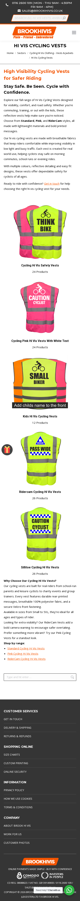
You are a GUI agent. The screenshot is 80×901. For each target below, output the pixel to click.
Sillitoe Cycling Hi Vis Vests (40, 570)
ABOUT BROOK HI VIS (17, 825)
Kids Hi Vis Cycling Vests (40, 419)
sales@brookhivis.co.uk (42, 10)
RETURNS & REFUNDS (17, 736)
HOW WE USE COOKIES (18, 798)
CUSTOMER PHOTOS (17, 842)
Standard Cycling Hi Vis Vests (26, 648)
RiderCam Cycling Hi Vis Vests (26, 659)
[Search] (64, 18)
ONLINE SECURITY (15, 771)
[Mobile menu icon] (74, 32)
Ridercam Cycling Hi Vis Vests (40, 495)
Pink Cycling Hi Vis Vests (22, 653)
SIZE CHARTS (12, 754)
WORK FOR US (13, 834)
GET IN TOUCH (13, 719)
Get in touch (52, 183)
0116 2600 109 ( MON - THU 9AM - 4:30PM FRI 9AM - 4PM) (42, 5)
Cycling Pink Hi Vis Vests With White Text (40, 344)
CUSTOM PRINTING (16, 763)
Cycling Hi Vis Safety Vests (40, 268)
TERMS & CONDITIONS (18, 807)
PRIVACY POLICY (14, 790)
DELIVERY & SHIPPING (17, 727)
